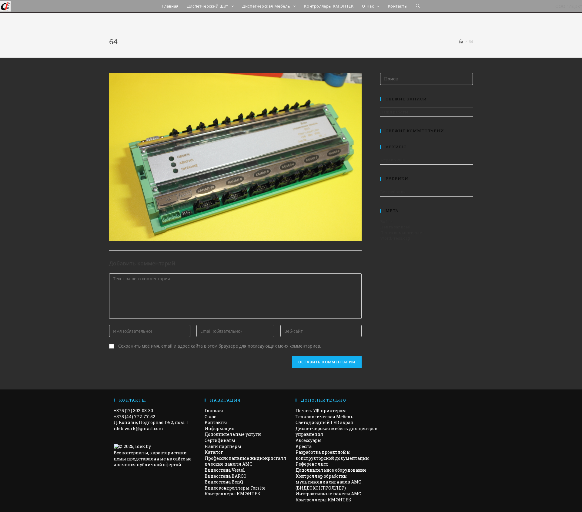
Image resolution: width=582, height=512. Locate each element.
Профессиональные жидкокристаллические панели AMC (245, 461)
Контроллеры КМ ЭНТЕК (233, 494)
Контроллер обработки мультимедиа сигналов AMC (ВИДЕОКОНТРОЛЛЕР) (328, 482)
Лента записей (395, 227)
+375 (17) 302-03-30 (133, 410)
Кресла (304, 446)
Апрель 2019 (392, 160)
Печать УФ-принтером (321, 410)
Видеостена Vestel (225, 470)
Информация (220, 428)
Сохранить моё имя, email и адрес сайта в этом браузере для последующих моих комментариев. (219, 346)
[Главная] (461, 41)
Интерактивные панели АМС (328, 494)
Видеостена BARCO (225, 476)
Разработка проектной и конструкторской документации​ (332, 455)
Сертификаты (220, 440)
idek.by (143, 446)
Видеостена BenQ (224, 482)
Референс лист (312, 464)
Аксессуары (309, 440)
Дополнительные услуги (233, 434)
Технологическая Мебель (324, 416)
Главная (214, 410)
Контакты (216, 422)
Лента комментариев (402, 232)
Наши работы (394, 112)
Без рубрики (393, 191)
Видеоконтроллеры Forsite (235, 488)
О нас (210, 416)
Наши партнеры (223, 446)
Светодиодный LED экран (324, 422)
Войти (386, 221)
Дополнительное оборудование (331, 470)
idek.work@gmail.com (138, 428)
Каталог (214, 452)
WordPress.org (395, 238)
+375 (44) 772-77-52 (134, 416)
